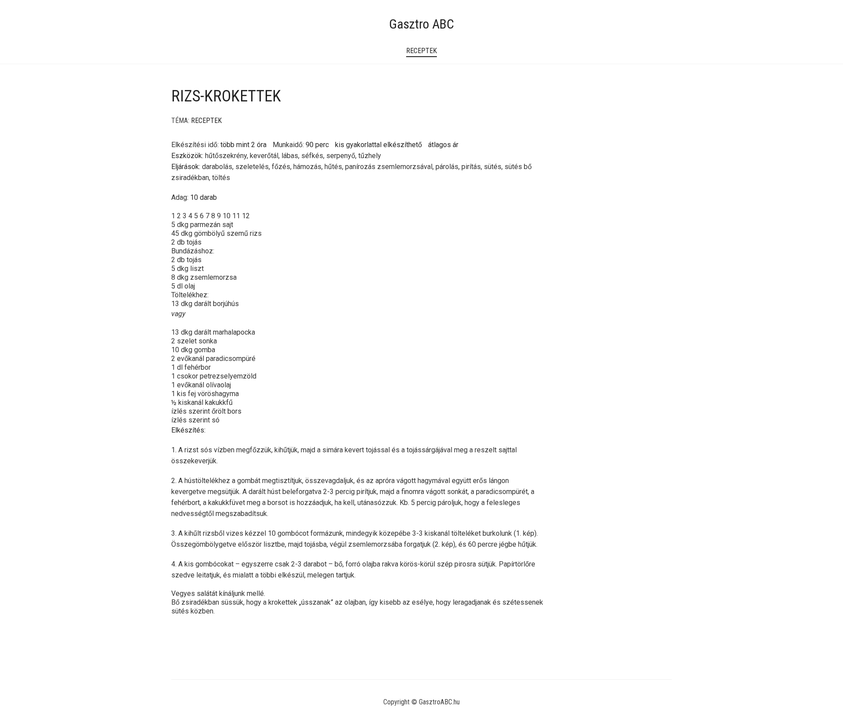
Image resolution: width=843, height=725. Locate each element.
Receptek (421, 51)
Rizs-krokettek (226, 96)
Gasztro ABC (421, 24)
